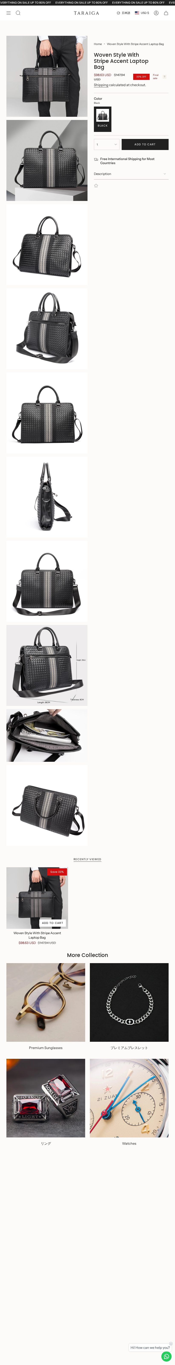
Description (102, 174)
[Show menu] (8, 13)
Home (98, 44)
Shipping (101, 85)
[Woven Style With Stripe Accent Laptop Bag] (37, 898)
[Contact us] (166, 1356)
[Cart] (166, 13)
